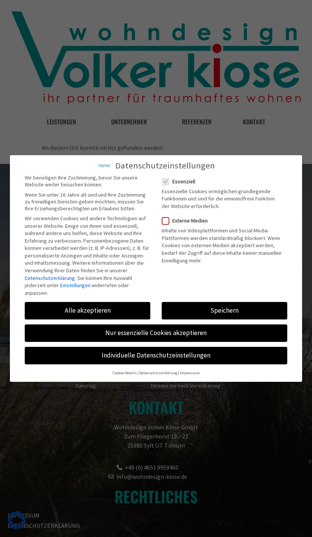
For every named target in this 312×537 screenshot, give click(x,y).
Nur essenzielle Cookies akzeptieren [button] (156, 333)
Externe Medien (190, 220)
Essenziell (183, 181)
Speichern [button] (224, 310)
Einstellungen (75, 285)
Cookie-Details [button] (125, 372)
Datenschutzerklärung (50, 278)
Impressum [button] (190, 372)
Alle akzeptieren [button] (88, 310)
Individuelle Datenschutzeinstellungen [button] (156, 355)
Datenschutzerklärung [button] (158, 372)
